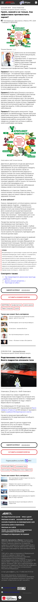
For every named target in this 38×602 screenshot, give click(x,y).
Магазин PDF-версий (24, 519)
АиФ (14, 49)
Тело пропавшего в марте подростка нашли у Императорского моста (22, 478)
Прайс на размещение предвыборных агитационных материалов (16, 531)
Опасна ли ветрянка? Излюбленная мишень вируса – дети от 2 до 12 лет (21, 317)
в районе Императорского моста (18, 412)
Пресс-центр (27, 517)
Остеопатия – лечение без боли (18, 328)
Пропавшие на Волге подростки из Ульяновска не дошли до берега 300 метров (21, 490)
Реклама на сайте (8, 527)
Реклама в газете (8, 519)
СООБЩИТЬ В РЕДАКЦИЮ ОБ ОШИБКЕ (15, 534)
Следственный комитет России (11, 388)
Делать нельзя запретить (14, 281)
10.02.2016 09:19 (6, 7)
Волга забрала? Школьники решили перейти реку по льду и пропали (22, 496)
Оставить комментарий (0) (19, 297)
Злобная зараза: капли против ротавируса (21, 322)
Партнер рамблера (27, 593)
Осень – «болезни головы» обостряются (20, 340)
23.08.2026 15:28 (6, 351)
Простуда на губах (12, 283)
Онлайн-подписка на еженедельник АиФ (18, 522)
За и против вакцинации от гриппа (19, 334)
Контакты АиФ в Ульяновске (12, 525)
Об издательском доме (10, 517)
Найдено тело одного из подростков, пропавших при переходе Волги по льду (20, 484)
